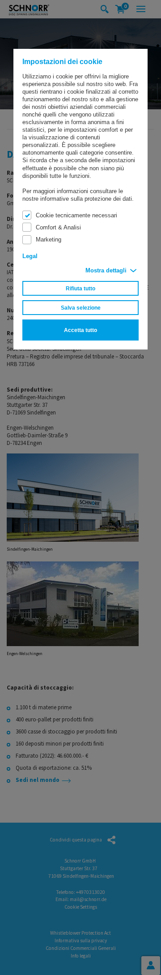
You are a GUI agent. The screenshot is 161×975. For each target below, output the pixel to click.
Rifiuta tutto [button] (80, 288)
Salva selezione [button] (81, 308)
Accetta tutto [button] (80, 330)
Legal (30, 256)
